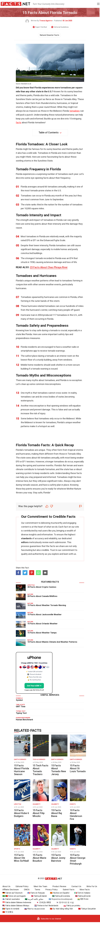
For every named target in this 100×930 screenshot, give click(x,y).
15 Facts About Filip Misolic (39, 813)
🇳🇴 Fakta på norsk (83, 896)
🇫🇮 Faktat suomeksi (11, 899)
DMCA (26, 889)
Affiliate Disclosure (10, 889)
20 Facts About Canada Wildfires (42, 596)
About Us (6, 886)
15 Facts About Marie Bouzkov (39, 858)
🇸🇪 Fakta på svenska (61, 896)
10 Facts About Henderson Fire (76, 814)
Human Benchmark (24, 719)
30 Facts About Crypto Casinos (41, 587)
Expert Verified (41, 27)
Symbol (19, 700)
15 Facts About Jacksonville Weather (44, 614)
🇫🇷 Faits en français (36, 893)
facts (18, 122)
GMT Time (20, 706)
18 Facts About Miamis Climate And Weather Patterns (52, 642)
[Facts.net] (15, 4)
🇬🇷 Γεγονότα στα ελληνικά (60, 899)
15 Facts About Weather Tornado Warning (46, 605)
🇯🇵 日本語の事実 (43, 902)
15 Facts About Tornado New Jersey (58, 770)
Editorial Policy (22, 886)
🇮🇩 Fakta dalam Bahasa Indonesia (16, 902)
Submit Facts (68, 889)
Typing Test (21, 713)
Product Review (59, 886)
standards (26, 538)
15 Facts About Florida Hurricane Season (21, 770)
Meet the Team (40, 886)
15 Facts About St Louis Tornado (78, 768)
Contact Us (76, 886)
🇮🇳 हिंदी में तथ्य (82, 899)
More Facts (85, 889)
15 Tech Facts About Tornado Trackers (40, 770)
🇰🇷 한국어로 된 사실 (65, 902)
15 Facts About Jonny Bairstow (58, 858)
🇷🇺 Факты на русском (34, 909)
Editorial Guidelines (61, 27)
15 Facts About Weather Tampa (41, 633)
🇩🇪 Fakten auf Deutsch (12, 893)
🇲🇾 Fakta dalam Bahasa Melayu (15, 905)
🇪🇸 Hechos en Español (59, 893)
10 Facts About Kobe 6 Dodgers (21, 813)
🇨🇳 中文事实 (7, 912)
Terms (37, 889)
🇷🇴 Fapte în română (10, 909)
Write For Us (91, 886)
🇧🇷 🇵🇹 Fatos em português (14, 896)
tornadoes (75, 111)
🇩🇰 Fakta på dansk (39, 896)
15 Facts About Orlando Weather (42, 623)
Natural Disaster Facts (49, 35)
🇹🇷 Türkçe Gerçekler (87, 909)
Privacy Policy (51, 889)
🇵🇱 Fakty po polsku (72, 905)
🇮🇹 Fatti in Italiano (82, 893)
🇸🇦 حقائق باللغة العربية (34, 899)
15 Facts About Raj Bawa (56, 813)
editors (25, 542)
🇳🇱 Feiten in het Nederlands (46, 905)
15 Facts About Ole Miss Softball (21, 858)
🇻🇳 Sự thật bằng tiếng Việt (61, 909)
